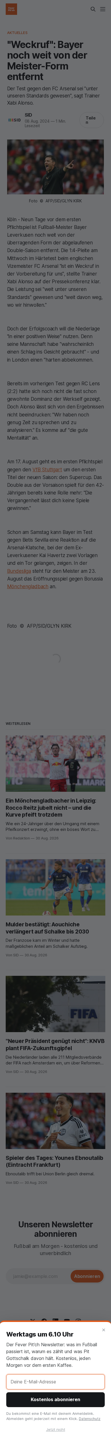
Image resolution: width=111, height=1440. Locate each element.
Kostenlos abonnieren (55, 1399)
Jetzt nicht (55, 1429)
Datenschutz (89, 1419)
